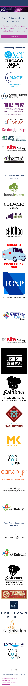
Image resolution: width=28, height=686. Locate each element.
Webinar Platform (6, 684)
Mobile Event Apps (6, 680)
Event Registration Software (8, 682)
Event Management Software (8, 678)
